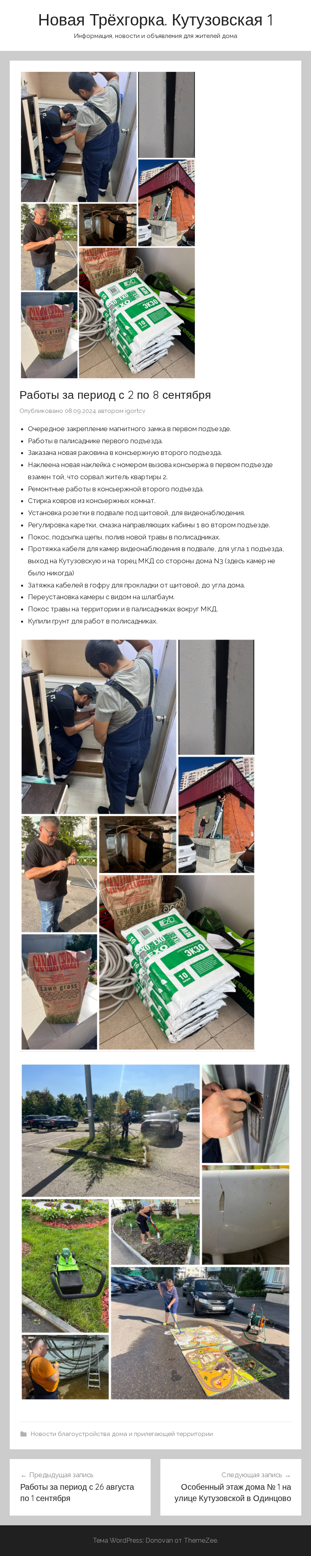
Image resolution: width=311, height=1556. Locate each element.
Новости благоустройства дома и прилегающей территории (122, 1434)
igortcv (135, 411)
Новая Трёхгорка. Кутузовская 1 (155, 19)
